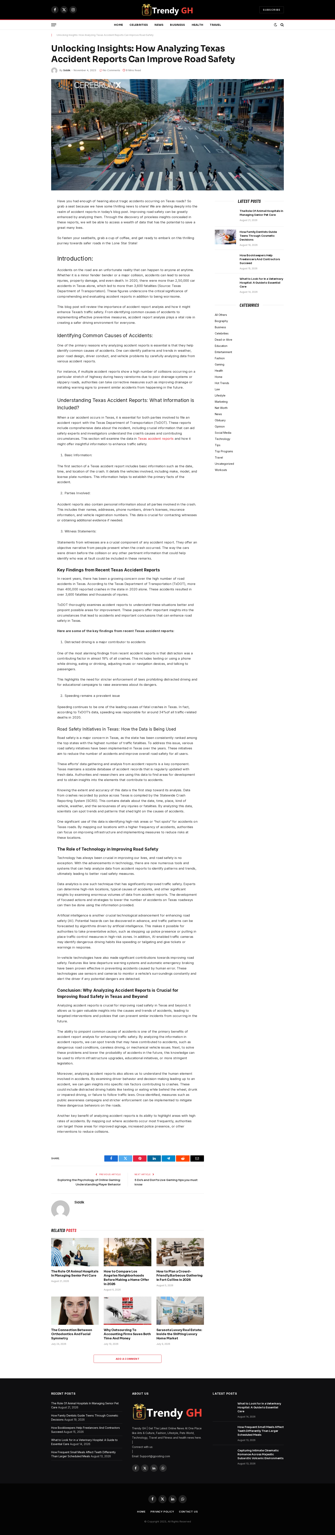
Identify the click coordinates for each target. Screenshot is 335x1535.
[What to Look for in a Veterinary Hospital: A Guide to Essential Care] (225, 283)
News (159, 25)
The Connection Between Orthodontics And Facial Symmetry (71, 1334)
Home (118, 25)
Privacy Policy (162, 1511)
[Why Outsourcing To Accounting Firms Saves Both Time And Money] (127, 1311)
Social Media (223, 432)
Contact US (188, 1511)
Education (221, 345)
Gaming (219, 364)
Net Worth (221, 407)
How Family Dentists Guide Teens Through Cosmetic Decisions (258, 235)
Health (197, 25)
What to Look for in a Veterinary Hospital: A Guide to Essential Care (261, 282)
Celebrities (139, 25)
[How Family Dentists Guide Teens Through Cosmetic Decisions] (225, 237)
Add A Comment (127, 1358)
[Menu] (53, 25)
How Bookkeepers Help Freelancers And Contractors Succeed (260, 259)
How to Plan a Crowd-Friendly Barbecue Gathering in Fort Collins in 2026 (179, 1275)
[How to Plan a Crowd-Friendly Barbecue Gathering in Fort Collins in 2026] (180, 1252)
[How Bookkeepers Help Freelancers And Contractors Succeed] (225, 260)
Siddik (66, 70)
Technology (222, 439)
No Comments (111, 70)
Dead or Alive (223, 339)
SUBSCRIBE (271, 9)
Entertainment (223, 352)
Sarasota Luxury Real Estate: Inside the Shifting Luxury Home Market (179, 1334)
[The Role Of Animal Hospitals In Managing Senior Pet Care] (75, 1252)
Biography (221, 321)
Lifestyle (220, 395)
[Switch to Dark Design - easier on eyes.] (275, 25)
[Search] (282, 25)
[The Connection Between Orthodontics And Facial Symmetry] (75, 1311)
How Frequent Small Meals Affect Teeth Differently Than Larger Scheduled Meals (260, 1431)
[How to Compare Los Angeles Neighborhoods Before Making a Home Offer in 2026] (127, 1252)
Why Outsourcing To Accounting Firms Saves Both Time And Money (127, 1334)
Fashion (220, 358)
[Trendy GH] (167, 9)
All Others (221, 314)
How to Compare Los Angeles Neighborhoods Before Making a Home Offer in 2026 (126, 1277)
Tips (217, 445)
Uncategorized (224, 463)
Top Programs (224, 451)
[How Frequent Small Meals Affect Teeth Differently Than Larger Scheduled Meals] (223, 1432)
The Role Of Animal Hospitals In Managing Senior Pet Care (74, 1273)
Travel (215, 25)
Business (177, 25)
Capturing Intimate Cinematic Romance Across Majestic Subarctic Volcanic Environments (260, 1454)
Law (217, 389)
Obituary (220, 420)
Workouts (221, 470)
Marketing (221, 401)
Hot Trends (222, 383)
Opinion (220, 426)
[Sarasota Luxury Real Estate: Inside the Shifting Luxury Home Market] (180, 1311)
